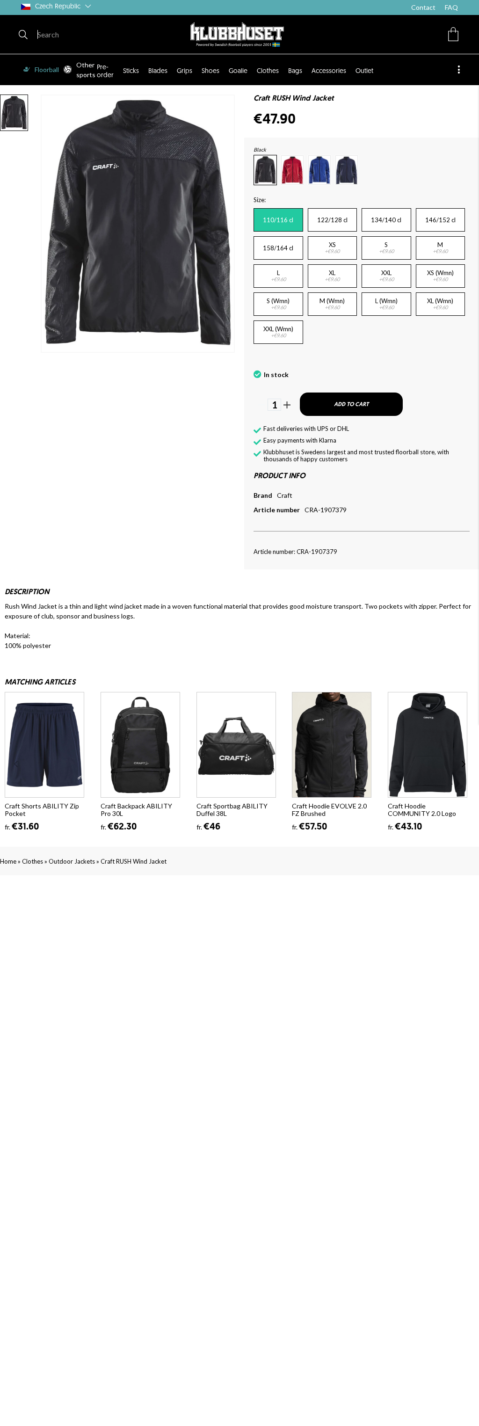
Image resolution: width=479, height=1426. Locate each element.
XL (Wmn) (440, 303)
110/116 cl (278, 220)
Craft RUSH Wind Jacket (134, 861)
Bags (295, 71)
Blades (157, 71)
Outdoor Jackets (72, 861)
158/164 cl (278, 248)
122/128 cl (332, 220)
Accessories (329, 71)
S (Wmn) (278, 303)
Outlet (364, 71)
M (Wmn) (332, 303)
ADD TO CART (351, 404)
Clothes (268, 71)
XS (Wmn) (440, 275)
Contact (423, 7)
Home (8, 861)
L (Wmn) (386, 303)
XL (332, 275)
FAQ (451, 7)
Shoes (210, 71)
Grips (184, 71)
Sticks (131, 71)
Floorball (47, 69)
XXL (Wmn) (278, 331)
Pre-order (105, 71)
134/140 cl (386, 220)
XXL (386, 275)
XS (332, 247)
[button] (453, 34)
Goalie (238, 71)
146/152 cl (440, 220)
